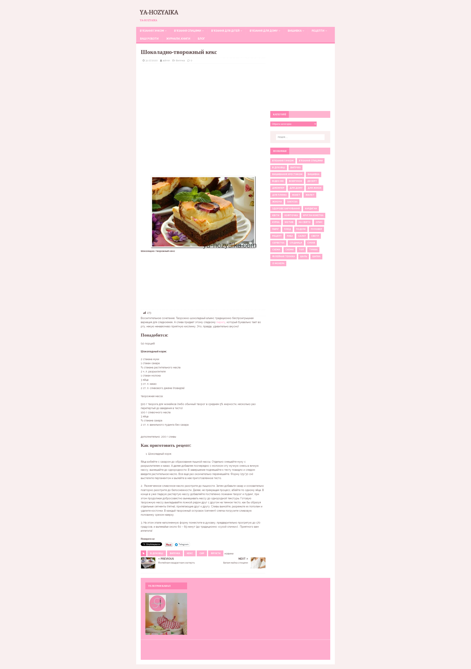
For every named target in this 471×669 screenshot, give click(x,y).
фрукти (216, 553)
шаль (303, 256)
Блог (201, 38)
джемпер (278, 188)
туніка (313, 249)
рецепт (277, 236)
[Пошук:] (300, 137)
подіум (301, 229)
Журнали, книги (178, 38)
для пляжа (279, 195)
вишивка (313, 174)
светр (315, 236)
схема (276, 249)
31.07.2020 (152, 60)
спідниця (296, 243)
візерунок (295, 181)
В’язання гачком (152, 30)
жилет (309, 195)
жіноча (277, 201)
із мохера (278, 263)
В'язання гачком (283, 160)
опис (319, 222)
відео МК (278, 181)
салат (302, 236)
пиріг (275, 229)
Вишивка (295, 30)
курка (275, 222)
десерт (312, 181)
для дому (296, 188)
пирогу (220, 322)
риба (290, 236)
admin (166, 60)
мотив (289, 222)
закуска (292, 201)
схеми (289, 249)
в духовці (156, 553)
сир (201, 553)
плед (287, 229)
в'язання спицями (311, 160)
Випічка (180, 60)
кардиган (311, 208)
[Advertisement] (203, 93)
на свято (305, 222)
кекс (190, 553)
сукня (311, 243)
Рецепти (318, 30)
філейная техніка (283, 256)
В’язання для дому (264, 30)
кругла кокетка (313, 215)
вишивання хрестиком (287, 174)
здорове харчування (286, 208)
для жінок (314, 188)
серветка (278, 243)
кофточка (291, 215)
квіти (275, 215)
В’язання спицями (187, 30)
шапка (316, 256)
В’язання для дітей (225, 30)
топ (301, 249)
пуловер (316, 229)
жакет (296, 195)
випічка (175, 553)
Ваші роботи (149, 38)
